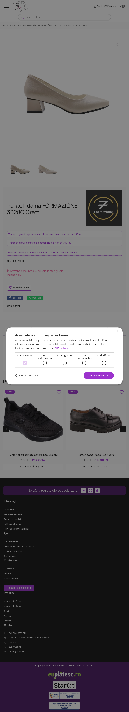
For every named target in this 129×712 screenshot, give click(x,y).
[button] (26, 375)
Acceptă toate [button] (99, 375)
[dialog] (64, 355)
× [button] (117, 331)
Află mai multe (63, 348)
